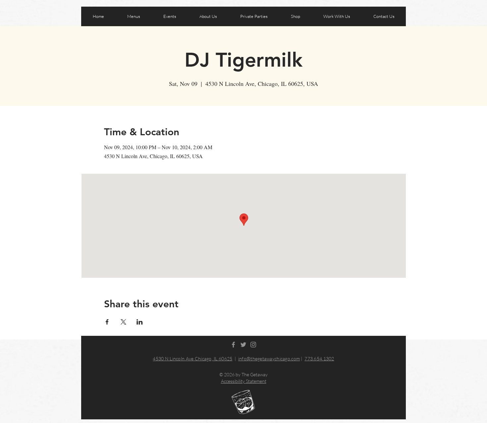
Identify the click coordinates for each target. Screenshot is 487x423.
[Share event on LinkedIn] (139, 322)
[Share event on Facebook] (107, 322)
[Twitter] (243, 344)
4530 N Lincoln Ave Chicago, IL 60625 (192, 358)
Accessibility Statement (243, 381)
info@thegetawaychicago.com (269, 358)
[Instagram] (253, 344)
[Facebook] (233, 344)
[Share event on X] (123, 322)
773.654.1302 (319, 358)
